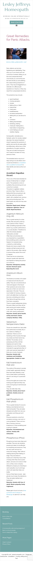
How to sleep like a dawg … (10, 532)
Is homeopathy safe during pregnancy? (13, 528)
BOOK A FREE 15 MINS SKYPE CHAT (16, 62)
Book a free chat (7, 516)
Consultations (6, 518)
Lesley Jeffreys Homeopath (16, 7)
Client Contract (6, 542)
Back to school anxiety (9, 530)
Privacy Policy (6, 544)
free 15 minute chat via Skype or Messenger (16, 492)
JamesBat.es (11, 556)
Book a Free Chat (16, 22)
